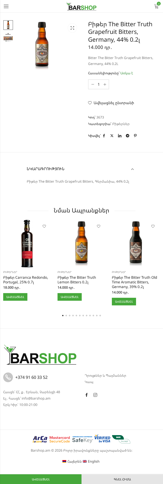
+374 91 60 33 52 (31, 377)
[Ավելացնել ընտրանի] (44, 226)
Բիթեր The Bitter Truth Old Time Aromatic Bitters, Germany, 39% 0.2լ (134, 282)
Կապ (89, 381)
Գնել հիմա (122, 479)
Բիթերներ (121, 123)
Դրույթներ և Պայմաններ (105, 375)
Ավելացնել (41, 479)
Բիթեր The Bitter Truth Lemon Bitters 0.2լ (77, 279)
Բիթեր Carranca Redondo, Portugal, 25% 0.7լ (25, 279)
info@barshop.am (36, 398)
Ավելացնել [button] (15, 297)
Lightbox (72, 27)
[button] (62, 315)
